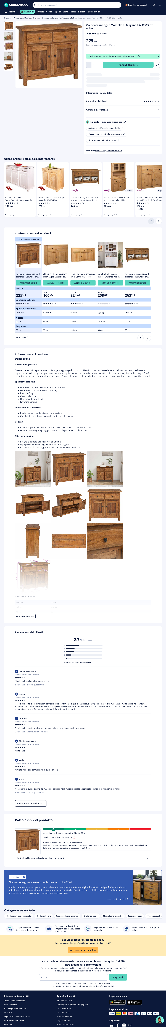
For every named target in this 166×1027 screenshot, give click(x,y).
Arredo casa (18, 18)
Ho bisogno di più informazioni (102, 140)
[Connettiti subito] (154, 5)
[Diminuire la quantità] (88, 65)
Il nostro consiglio (64, 1000)
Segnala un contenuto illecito (17, 1016)
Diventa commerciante (14, 1020)
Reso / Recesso (10, 1004)
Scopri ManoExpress (66, 1024)
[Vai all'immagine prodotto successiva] (77, 55)
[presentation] (147, 858)
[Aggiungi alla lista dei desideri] (157, 65)
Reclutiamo (9, 1024)
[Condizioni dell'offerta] (158, 56)
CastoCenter (100, 151)
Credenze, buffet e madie (51, 18)
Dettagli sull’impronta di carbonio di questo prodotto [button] (41, 858)
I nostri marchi (63, 1012)
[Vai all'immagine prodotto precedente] (21, 55)
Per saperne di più (108, 986)
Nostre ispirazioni (64, 1016)
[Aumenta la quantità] (99, 65)
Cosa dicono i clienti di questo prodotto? (106, 134)
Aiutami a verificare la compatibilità (104, 128)
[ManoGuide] (160, 1020)
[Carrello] (160, 5)
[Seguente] (159, 221)
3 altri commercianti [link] (114, 151)
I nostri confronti (64, 1008)
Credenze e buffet (69, 18)
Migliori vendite (63, 1020)
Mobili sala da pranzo (32, 18)
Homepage (8, 18)
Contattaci (8, 1012)
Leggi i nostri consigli (116, 899)
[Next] (148, 338)
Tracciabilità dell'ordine (14, 1000)
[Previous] (140, 338)
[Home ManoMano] (16, 5)
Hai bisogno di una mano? (15, 1008)
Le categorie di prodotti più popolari (72, 1004)
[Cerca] (35, 5)
